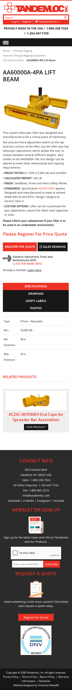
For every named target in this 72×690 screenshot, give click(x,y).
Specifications (36, 286)
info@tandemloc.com (36, 495)
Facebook (14, 500)
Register (26, 21)
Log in (15, 21)
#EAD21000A (47, 188)
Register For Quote (20, 247)
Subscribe (51, 564)
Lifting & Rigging (22, 50)
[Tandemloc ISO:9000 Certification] (36, 639)
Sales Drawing (54, 247)
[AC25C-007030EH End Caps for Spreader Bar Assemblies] (36, 400)
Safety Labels (36, 301)
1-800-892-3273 (39, 490)
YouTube (58, 500)
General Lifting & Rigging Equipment (24, 55)
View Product (36, 427)
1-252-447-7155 (38, 33)
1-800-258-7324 (57, 28)
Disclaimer (44, 681)
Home (6, 50)
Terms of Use (29, 677)
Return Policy (47, 677)
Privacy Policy (11, 677)
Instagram (43, 500)
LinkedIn (28, 500)
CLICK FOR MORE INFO (27, 263)
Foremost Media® (48, 685)
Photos (36, 308)
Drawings (36, 294)
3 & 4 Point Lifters (13, 60)
